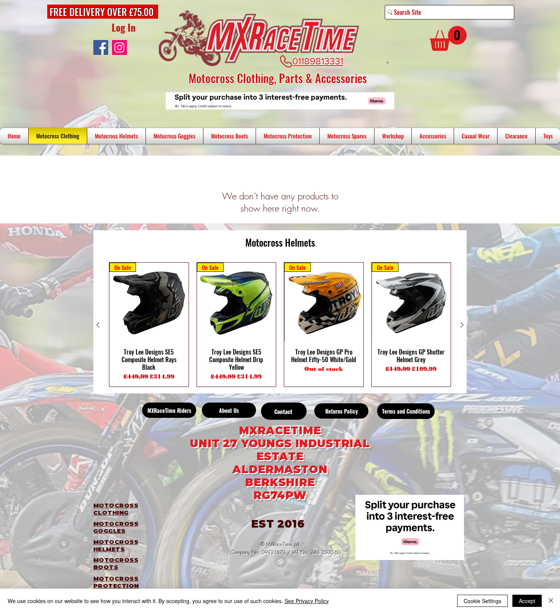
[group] (280, 324)
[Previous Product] (97, 324)
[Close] (550, 601)
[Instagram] (119, 47)
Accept (527, 601)
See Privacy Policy (307, 601)
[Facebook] (100, 47)
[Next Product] (462, 324)
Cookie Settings (482, 601)
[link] (448, 38)
